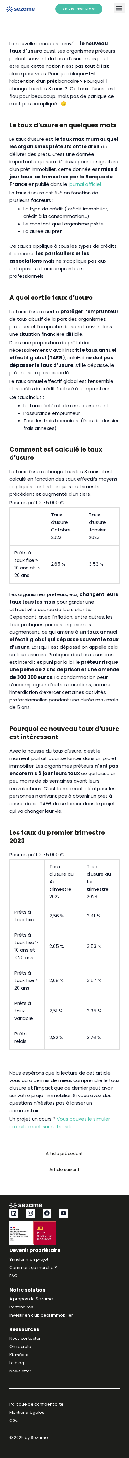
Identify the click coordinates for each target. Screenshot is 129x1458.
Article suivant (64, 1170)
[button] (119, 8)
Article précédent (64, 1154)
